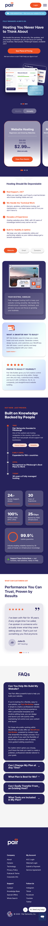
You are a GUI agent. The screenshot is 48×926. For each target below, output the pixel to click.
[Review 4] (28, 652)
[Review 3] (26, 652)
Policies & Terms (13, 873)
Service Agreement (33, 870)
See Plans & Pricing (24, 51)
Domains (37, 250)
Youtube (29, 898)
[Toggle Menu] (45, 5)
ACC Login (30, 859)
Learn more (39, 93)
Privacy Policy (12, 870)
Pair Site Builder (27, 704)
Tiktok (28, 891)
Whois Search (12, 898)
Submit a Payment (33, 866)
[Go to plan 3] (27, 170)
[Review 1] (20, 652)
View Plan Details (22, 159)
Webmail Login (31, 863)
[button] (27, 428)
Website (10, 250)
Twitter (28, 902)
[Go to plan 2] (24, 170)
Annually (30, 111)
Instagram (30, 888)
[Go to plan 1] (21, 170)
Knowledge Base (13, 891)
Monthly (18, 111)
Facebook (30, 895)
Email (24, 250)
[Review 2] (23, 652)
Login (36, 5)
